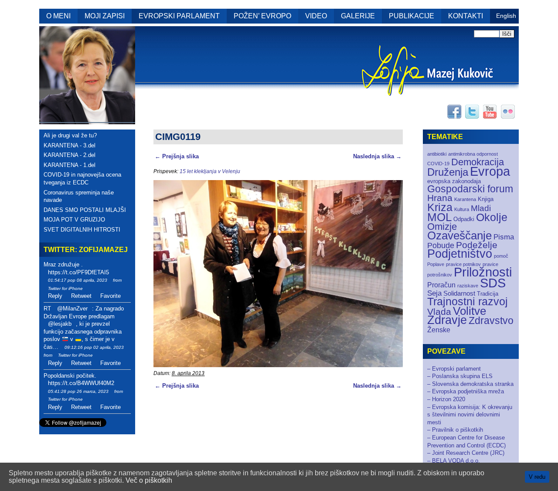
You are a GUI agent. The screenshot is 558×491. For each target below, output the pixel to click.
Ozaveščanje (459, 235)
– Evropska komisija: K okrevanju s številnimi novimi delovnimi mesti (469, 415)
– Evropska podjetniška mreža (465, 391)
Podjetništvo (459, 253)
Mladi (481, 208)
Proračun (441, 285)
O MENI (58, 16)
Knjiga (485, 199)
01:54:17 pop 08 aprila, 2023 (77, 280)
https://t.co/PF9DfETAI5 (78, 272)
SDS (493, 283)
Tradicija (487, 293)
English (506, 15)
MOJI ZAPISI (105, 16)
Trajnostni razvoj (467, 301)
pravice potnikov (463, 264)
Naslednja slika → (377, 156)
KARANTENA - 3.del (69, 145)
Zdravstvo (491, 320)
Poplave (435, 264)
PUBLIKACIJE (411, 16)
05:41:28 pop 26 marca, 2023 (78, 391)
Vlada (439, 312)
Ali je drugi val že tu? (70, 135)
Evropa (490, 171)
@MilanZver (72, 308)
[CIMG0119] (278, 364)
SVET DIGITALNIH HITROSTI (82, 229)
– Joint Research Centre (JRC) (465, 453)
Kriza (440, 207)
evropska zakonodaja (454, 181)
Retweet (81, 296)
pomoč (501, 256)
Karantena (465, 199)
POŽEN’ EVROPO (262, 16)
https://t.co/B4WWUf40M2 (81, 383)
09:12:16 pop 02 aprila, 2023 (94, 347)
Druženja (447, 172)
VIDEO (316, 16)
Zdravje (447, 320)
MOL (439, 217)
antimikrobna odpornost (473, 154)
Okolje (491, 217)
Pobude (440, 245)
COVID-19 (438, 163)
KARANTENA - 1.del (69, 165)
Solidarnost (459, 293)
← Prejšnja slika (177, 156)
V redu (537, 477)
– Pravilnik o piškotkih (455, 429)
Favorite (110, 296)
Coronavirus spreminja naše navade (79, 196)
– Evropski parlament (454, 368)
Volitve (469, 310)
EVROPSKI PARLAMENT (179, 16)
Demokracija (477, 162)
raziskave (467, 285)
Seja (434, 293)
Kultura (461, 209)
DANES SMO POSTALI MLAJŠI (85, 210)
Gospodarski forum (470, 189)
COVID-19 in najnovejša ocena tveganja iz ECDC (82, 178)
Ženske (438, 330)
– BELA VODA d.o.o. (453, 460)
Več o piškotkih (149, 480)
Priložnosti (483, 272)
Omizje (442, 226)
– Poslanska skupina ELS (460, 376)
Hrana (440, 198)
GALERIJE (358, 16)
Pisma (503, 237)
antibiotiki (436, 154)
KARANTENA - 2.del (69, 155)
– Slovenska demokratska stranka (470, 384)
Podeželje (476, 245)
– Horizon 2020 (446, 399)
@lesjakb (59, 324)
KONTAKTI (465, 16)
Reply (55, 296)
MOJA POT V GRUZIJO (74, 219)
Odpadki (463, 219)
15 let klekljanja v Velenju (210, 171)
